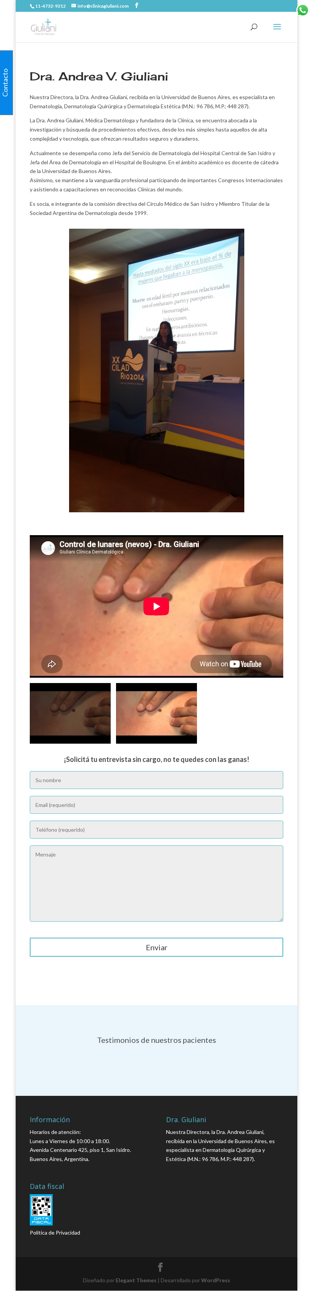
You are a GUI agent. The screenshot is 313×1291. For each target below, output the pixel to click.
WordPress (215, 1280)
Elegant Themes (136, 1280)
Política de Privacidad (55, 1232)
